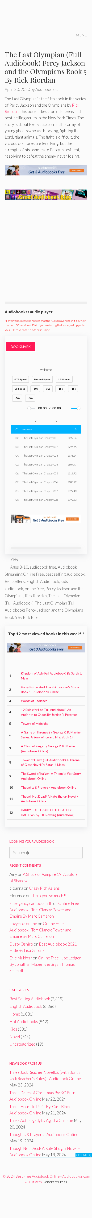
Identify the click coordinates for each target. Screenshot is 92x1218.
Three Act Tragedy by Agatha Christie (41, 1120)
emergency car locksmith (30, 903)
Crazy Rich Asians (44, 888)
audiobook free (43, 567)
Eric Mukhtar (20, 957)
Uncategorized (22, 1044)
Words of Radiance (34, 701)
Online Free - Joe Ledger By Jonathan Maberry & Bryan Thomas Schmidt (45, 964)
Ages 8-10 (19, 567)
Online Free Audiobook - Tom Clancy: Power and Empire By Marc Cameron (44, 910)
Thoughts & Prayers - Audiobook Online (48, 787)
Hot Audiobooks (23, 1021)
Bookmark (21, 347)
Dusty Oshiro (21, 944)
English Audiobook (42, 581)
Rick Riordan (36, 595)
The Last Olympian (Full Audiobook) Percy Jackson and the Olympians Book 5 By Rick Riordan (44, 610)
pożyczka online (23, 923)
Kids (14, 559)
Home (14, 1014)
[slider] (31, 408)
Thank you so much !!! (49, 895)
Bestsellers (15, 581)
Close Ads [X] (83, 1154)
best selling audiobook (65, 574)
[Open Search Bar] (57, 35)
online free (34, 588)
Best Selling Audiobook (29, 998)
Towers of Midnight (34, 723)
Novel (14, 1036)
